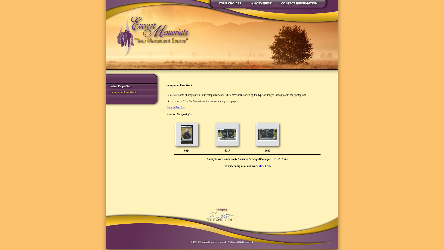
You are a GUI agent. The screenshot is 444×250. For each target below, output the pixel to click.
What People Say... (119, 86)
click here (264, 166)
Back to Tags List (175, 107)
